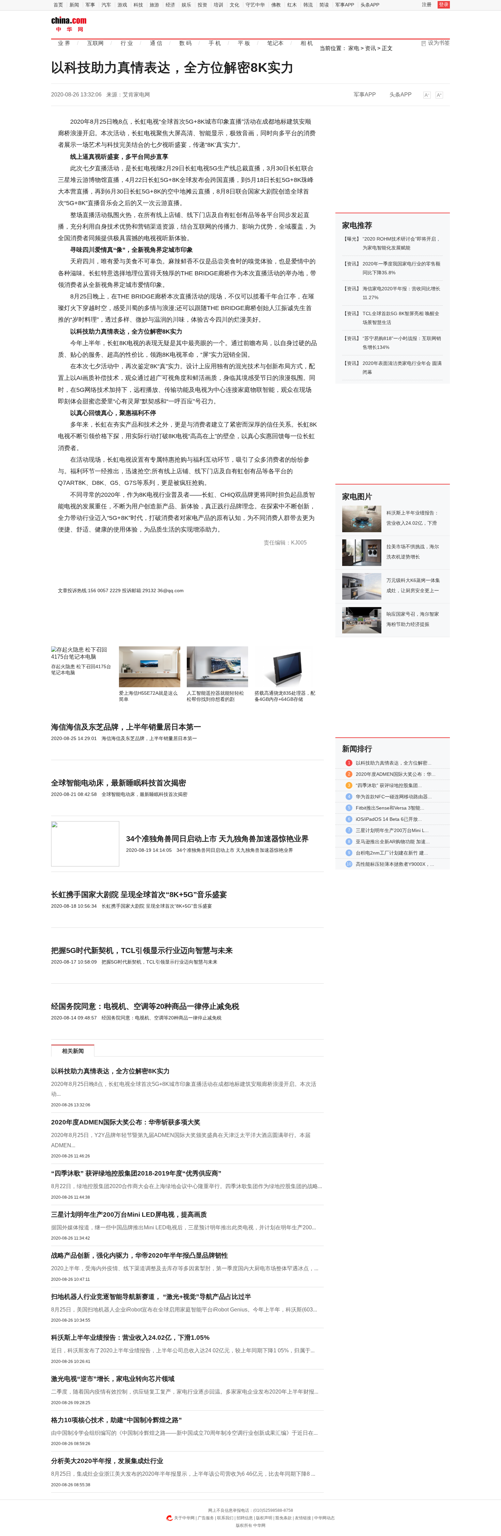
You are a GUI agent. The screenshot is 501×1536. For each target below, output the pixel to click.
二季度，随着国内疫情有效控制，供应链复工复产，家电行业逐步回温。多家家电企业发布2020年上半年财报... (184, 1392)
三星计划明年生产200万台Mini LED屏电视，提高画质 (129, 1214)
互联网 (95, 43)
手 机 (215, 43)
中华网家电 (69, 24)
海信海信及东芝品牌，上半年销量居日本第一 (126, 727)
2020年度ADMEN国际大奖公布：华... (396, 774)
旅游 (154, 4)
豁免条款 (283, 1518)
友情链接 (303, 1518)
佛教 (276, 4)
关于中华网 (184, 1518)
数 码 (185, 43)
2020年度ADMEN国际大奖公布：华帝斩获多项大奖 (125, 1122)
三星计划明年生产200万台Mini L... (392, 830)
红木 (292, 4)
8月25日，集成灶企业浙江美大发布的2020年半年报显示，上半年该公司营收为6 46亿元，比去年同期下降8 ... (183, 1474)
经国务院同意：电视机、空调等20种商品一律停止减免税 (145, 1006)
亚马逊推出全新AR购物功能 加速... (393, 841)
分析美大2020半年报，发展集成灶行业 (107, 1460)
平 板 (244, 43)
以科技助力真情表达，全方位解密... (393, 763)
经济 (170, 4)
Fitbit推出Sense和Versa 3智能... (390, 808)
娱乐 (186, 4)
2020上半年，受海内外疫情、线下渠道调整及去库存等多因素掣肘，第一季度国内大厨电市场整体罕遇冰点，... (184, 1268)
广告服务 (206, 1518)
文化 (234, 4)
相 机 (307, 43)
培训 (218, 4)
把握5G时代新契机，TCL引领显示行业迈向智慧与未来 (142, 950)
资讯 (370, 48)
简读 (324, 4)
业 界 (64, 43)
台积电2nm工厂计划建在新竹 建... (392, 853)
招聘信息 (245, 1518)
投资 (202, 4)
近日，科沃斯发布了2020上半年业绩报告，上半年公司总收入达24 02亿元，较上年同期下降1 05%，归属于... (183, 1350)
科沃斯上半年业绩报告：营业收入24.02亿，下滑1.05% (130, 1337)
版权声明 (264, 1518)
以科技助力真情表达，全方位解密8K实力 (110, 1071)
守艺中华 (255, 4)
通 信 (156, 43)
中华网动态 (324, 1518)
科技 (138, 4)
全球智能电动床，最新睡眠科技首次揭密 (118, 783)
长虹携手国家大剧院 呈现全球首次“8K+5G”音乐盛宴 (139, 894)
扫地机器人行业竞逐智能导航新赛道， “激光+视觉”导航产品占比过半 (151, 1296)
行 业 (127, 43)
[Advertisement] (167, 628)
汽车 (106, 4)
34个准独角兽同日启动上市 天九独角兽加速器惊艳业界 (217, 838)
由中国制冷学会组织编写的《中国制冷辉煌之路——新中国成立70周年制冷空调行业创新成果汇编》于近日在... (184, 1433)
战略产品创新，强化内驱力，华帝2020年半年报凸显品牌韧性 (139, 1255)
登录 (444, 4)
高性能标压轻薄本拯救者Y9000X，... (395, 864)
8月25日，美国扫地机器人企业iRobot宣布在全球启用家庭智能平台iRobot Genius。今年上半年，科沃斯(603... (184, 1309)
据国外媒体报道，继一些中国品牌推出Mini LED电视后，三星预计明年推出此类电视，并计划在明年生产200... (183, 1227)
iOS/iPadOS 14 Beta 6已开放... (389, 819)
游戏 (122, 4)
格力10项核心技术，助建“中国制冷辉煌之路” (116, 1420)
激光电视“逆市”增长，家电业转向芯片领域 (112, 1378)
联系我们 (225, 1518)
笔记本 (275, 43)
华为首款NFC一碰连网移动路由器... (394, 796)
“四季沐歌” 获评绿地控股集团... (389, 785)
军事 (90, 4)
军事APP (344, 4)
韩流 (308, 4)
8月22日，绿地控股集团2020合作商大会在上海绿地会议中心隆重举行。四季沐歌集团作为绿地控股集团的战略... (186, 1186)
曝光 (351, 239)
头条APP (370, 4)
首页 (58, 4)
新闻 (74, 4)
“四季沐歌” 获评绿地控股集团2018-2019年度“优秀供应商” (136, 1173)
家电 (353, 48)
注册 (426, 4)
